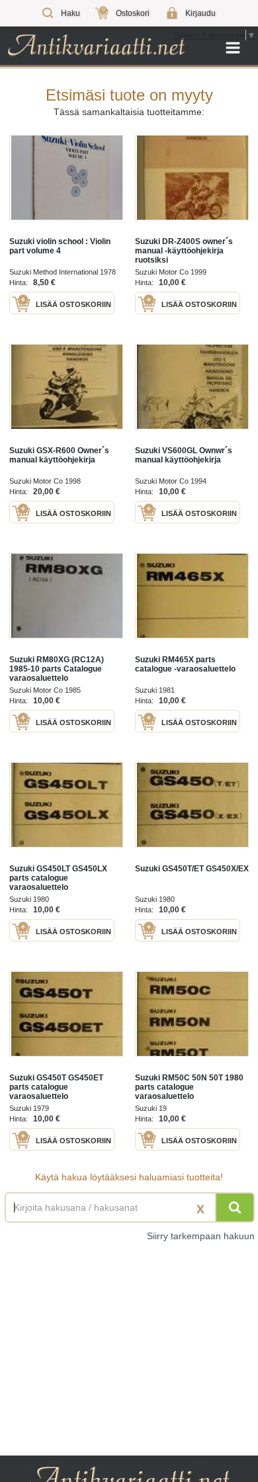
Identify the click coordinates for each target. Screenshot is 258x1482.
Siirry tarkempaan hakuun (201, 1236)
